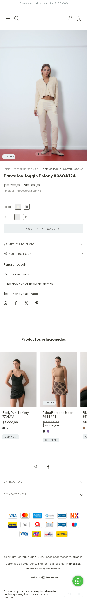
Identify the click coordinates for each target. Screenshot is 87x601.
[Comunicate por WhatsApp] (77, 581)
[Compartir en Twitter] (26, 303)
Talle (7, 217)
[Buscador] (16, 19)
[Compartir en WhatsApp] (5, 303)
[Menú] (8, 19)
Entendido (73, 594)
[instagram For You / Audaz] (35, 467)
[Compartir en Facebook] (16, 303)
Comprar (10, 437)
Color (8, 207)
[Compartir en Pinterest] (37, 303)
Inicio (7, 169)
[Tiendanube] (44, 578)
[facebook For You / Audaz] (48, 467)
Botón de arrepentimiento (43, 568)
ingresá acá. (73, 563)
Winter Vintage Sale (26, 169)
